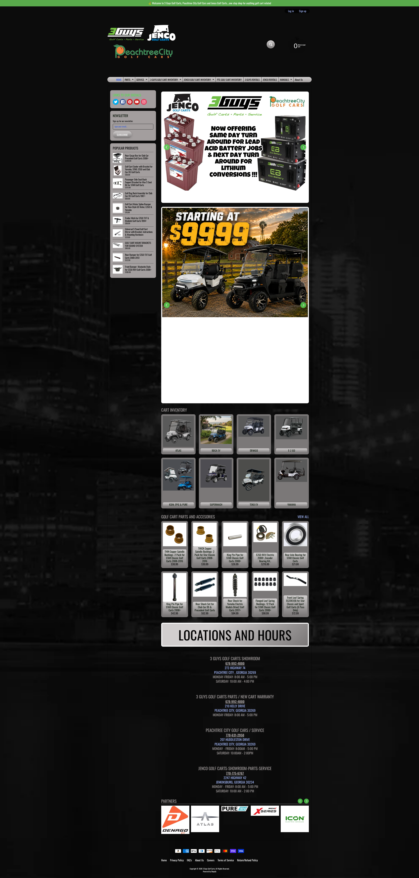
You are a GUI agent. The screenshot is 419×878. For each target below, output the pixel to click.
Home (164, 860)
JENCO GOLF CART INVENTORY (199, 80)
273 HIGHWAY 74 (235, 667)
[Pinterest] (130, 102)
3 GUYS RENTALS (252, 79)
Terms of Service (226, 860)
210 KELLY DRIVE (235, 705)
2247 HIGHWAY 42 (235, 777)
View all (303, 516)
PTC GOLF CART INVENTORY (229, 79)
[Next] (303, 147)
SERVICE (142, 80)
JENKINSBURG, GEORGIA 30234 (235, 782)
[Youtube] (137, 102)
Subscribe (122, 135)
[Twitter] (116, 102)
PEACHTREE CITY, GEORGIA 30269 (235, 710)
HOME (118, 79)
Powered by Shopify (209, 871)
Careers (210, 860)
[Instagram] (144, 102)
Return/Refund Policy (247, 860)
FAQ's (189, 860)
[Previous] (167, 147)
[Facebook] (123, 102)
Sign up (302, 11)
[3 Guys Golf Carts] (143, 44)
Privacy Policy (177, 860)
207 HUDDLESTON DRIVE (235, 739)
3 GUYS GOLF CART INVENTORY (166, 80)
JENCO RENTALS (270, 79)
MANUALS (286, 80)
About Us (299, 79)
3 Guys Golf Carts (209, 868)
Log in (291, 11)
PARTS (129, 80)
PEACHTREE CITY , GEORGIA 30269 (235, 672)
